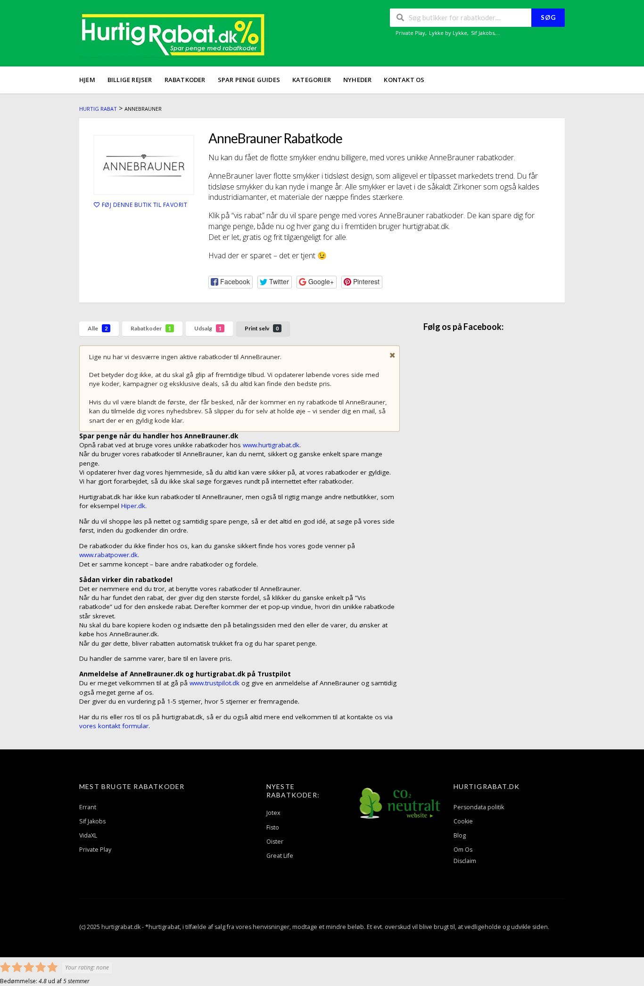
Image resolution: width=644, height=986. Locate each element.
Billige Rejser (129, 79)
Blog (460, 835)
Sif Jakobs (483, 32)
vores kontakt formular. (114, 726)
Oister (274, 842)
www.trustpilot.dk (215, 683)
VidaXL (88, 835)
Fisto (272, 827)
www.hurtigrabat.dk (271, 445)
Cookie (463, 821)
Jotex (273, 813)
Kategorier (311, 79)
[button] (230, 282)
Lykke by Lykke (448, 32)
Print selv (262, 328)
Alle (97, 328)
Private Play (410, 32)
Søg (548, 17)
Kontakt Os (404, 79)
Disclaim (465, 861)
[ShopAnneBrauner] (143, 165)
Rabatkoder (185, 79)
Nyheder (357, 79)
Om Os (463, 850)
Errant (87, 807)
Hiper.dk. (133, 505)
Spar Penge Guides (249, 79)
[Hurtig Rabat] (173, 34)
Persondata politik (479, 807)
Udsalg (208, 328)
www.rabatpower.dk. (109, 555)
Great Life (279, 856)
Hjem (87, 79)
